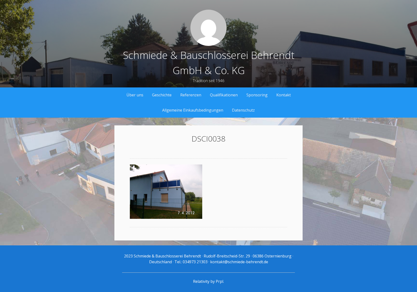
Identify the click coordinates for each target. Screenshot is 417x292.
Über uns (134, 95)
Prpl (219, 281)
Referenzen (190, 95)
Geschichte (162, 95)
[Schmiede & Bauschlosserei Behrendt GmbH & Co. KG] (208, 44)
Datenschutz (243, 110)
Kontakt (283, 95)
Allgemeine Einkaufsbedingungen (192, 110)
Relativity (201, 281)
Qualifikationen (224, 95)
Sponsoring (257, 95)
